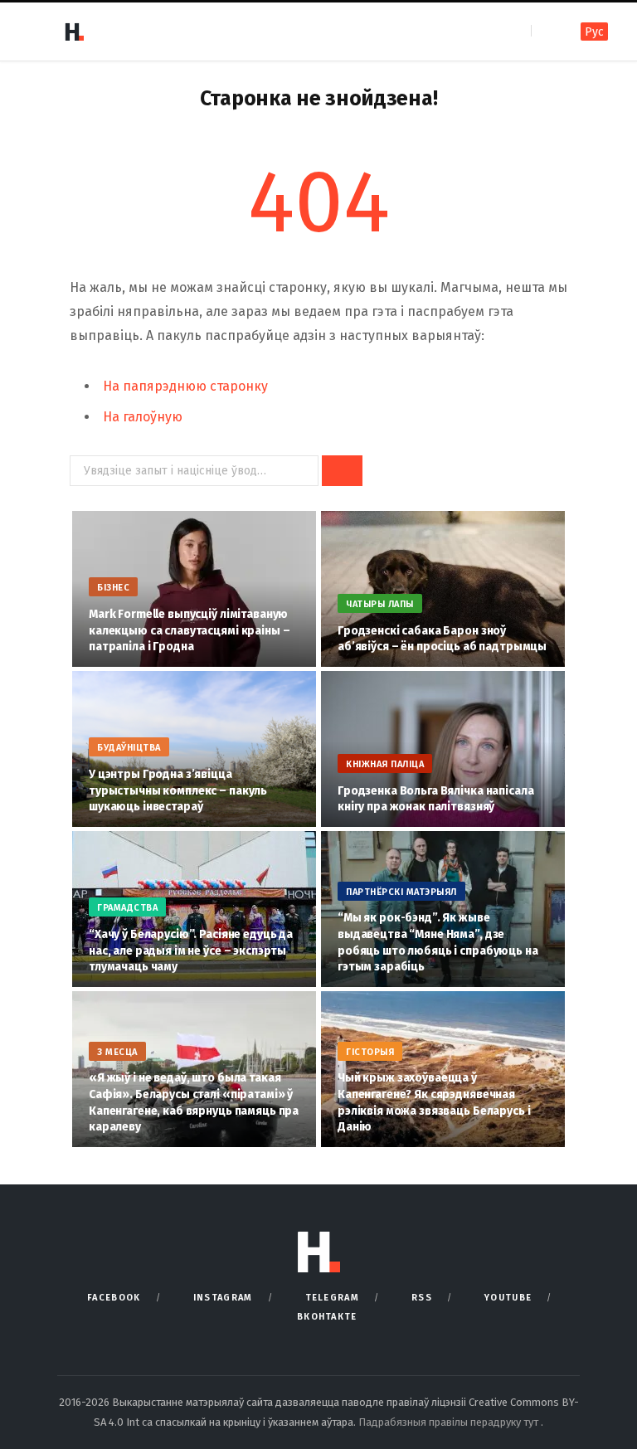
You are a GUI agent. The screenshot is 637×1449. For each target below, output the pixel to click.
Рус (594, 32)
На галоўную (142, 417)
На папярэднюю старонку (185, 386)
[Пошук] (545, 31)
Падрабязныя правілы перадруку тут (449, 1422)
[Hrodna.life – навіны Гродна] (73, 31)
